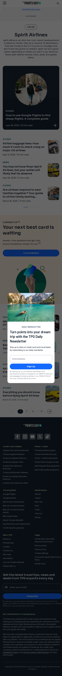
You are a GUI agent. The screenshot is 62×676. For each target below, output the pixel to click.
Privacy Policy (44, 376)
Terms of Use (44, 374)
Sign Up (31, 366)
